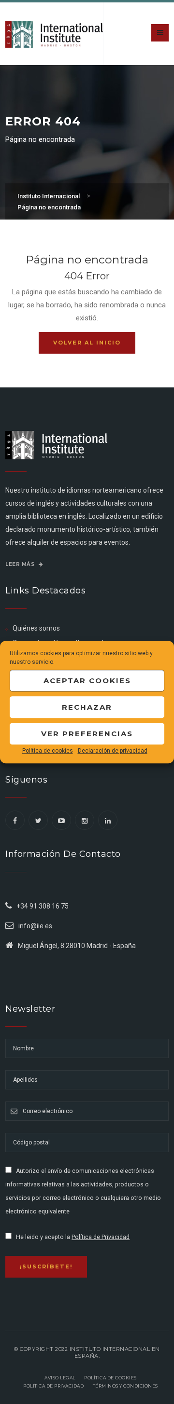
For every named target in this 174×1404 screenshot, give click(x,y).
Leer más (20, 564)
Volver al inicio (87, 342)
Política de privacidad (53, 1386)
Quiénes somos (36, 628)
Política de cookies (47, 750)
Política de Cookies (110, 1377)
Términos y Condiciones (125, 1386)
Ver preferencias (87, 733)
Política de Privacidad (101, 1237)
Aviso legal (59, 1377)
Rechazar (87, 707)
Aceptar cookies (87, 680)
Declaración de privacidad (112, 750)
